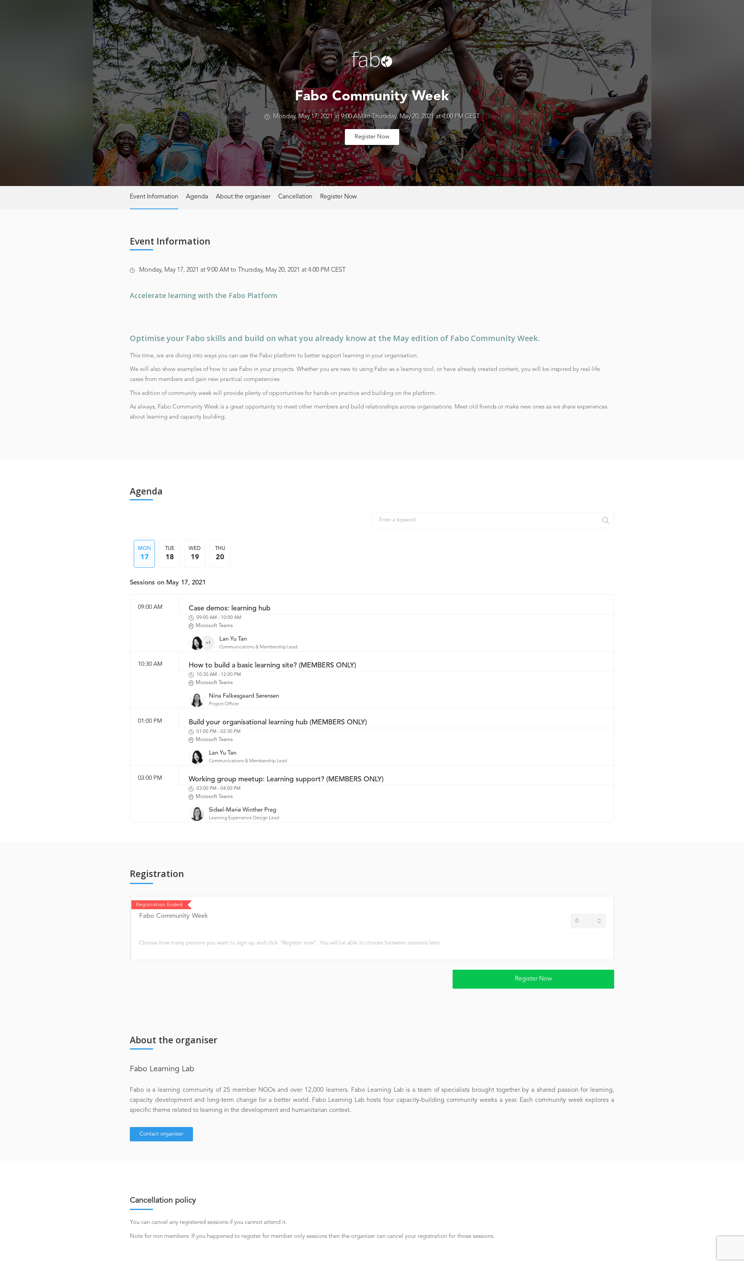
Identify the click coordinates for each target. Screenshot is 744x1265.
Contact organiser (161, 1134)
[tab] (144, 553)
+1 (208, 643)
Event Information (154, 197)
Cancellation (295, 197)
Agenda (197, 197)
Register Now (372, 137)
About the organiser (243, 197)
